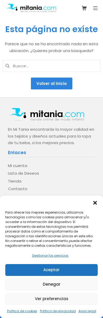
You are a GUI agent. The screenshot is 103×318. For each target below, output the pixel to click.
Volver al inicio (51, 83)
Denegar (51, 284)
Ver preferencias (51, 298)
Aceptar (51, 269)
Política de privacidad (58, 311)
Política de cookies (22, 311)
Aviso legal (87, 311)
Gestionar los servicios (50, 255)
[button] (95, 202)
